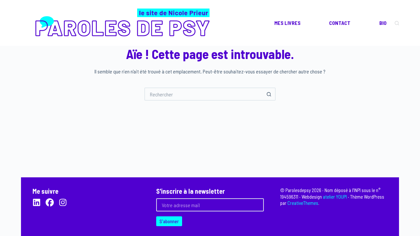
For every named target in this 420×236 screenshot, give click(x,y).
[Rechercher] (397, 23)
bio (383, 23)
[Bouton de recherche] (269, 94)
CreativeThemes (302, 203)
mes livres (287, 23)
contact (339, 23)
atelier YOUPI (335, 197)
